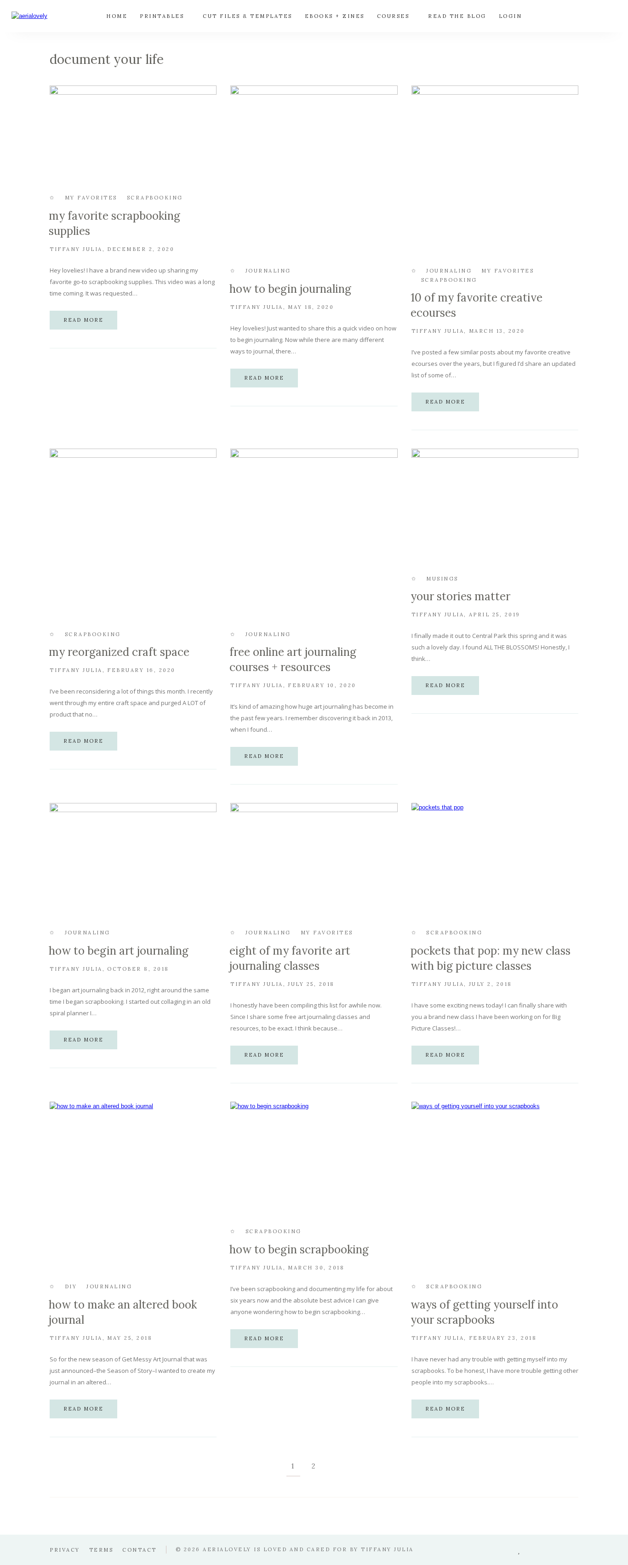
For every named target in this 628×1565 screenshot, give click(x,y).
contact (139, 1550)
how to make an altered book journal (123, 1312)
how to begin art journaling (118, 951)
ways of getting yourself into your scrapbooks (484, 1312)
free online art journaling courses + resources (292, 659)
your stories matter (460, 596)
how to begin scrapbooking (299, 1249)
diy (71, 1286)
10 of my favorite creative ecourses (476, 305)
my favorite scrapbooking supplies (114, 223)
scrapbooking (155, 197)
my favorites (91, 197)
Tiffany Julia (76, 249)
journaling (268, 270)
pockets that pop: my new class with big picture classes (491, 958)
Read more (83, 320)
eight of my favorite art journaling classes (289, 958)
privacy (65, 1550)
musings (442, 578)
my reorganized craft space (119, 652)
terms (101, 1550)
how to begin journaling (290, 289)
